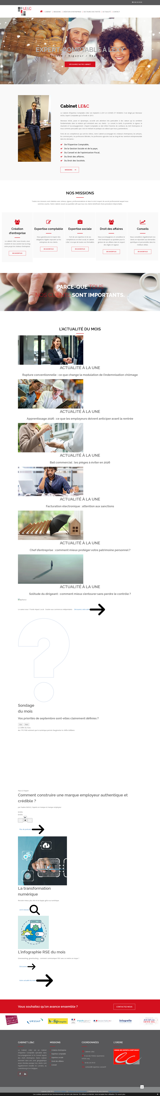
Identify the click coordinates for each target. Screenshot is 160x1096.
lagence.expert (114, 1091)
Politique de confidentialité (77, 1091)
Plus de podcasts (25, 829)
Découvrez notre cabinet (80, 64)
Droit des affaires (111, 228)
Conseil (54, 1065)
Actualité (107, 12)
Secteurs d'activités (92, 12)
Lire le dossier (24, 910)
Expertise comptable (48, 228)
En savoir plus (17, 253)
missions (68, 170)
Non (26, 724)
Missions (57, 12)
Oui (20, 724)
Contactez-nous (124, 1007)
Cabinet (48, 12)
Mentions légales (60, 1091)
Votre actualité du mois (27, 980)
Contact (116, 12)
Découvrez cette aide (82, 609)
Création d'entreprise (72, 12)
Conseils (143, 228)
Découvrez (23, 966)
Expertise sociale (80, 228)
